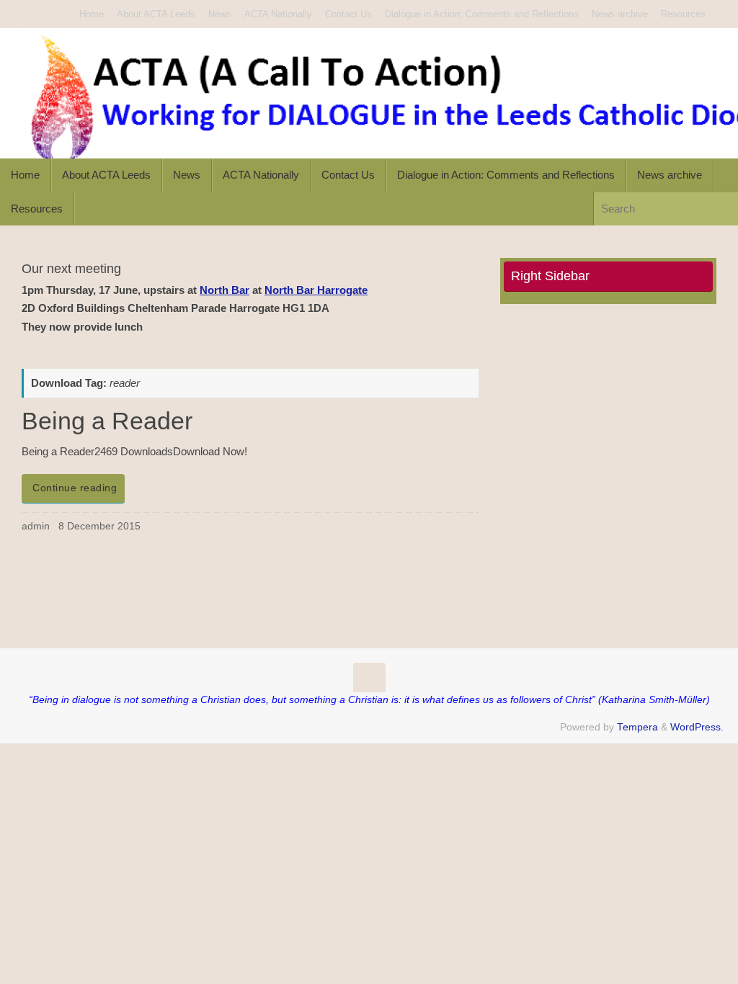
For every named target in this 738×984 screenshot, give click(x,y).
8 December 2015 (99, 526)
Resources (683, 14)
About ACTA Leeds (156, 14)
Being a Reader (107, 420)
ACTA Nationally (278, 14)
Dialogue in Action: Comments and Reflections (482, 14)
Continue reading (74, 488)
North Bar (224, 290)
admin (36, 526)
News (219, 14)
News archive (620, 14)
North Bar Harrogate (316, 290)
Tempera (637, 727)
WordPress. (697, 727)
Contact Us (348, 14)
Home (91, 14)
